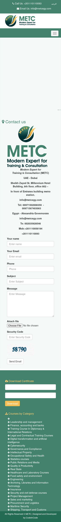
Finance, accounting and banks (27, 425)
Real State (16, 469)
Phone (10, 263)
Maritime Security (19, 506)
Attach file (13, 321)
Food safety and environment (26, 475)
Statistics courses (19, 459)
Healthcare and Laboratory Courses (29, 472)
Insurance (15, 489)
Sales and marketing (21, 499)
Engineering (16, 479)
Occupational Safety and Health (27, 455)
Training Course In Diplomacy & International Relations (26, 430)
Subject (11, 276)
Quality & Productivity (21, 465)
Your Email (13, 251)
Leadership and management (26, 422)
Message (12, 288)
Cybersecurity (17, 445)
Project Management (21, 496)
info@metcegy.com (41, 8)
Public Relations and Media (24, 462)
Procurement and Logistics (24, 502)
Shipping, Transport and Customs (28, 509)
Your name (13, 238)
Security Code (15, 331)
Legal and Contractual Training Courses (31, 435)
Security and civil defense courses (28, 492)
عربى (54, 3)
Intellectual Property (21, 452)
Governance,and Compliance (26, 449)
